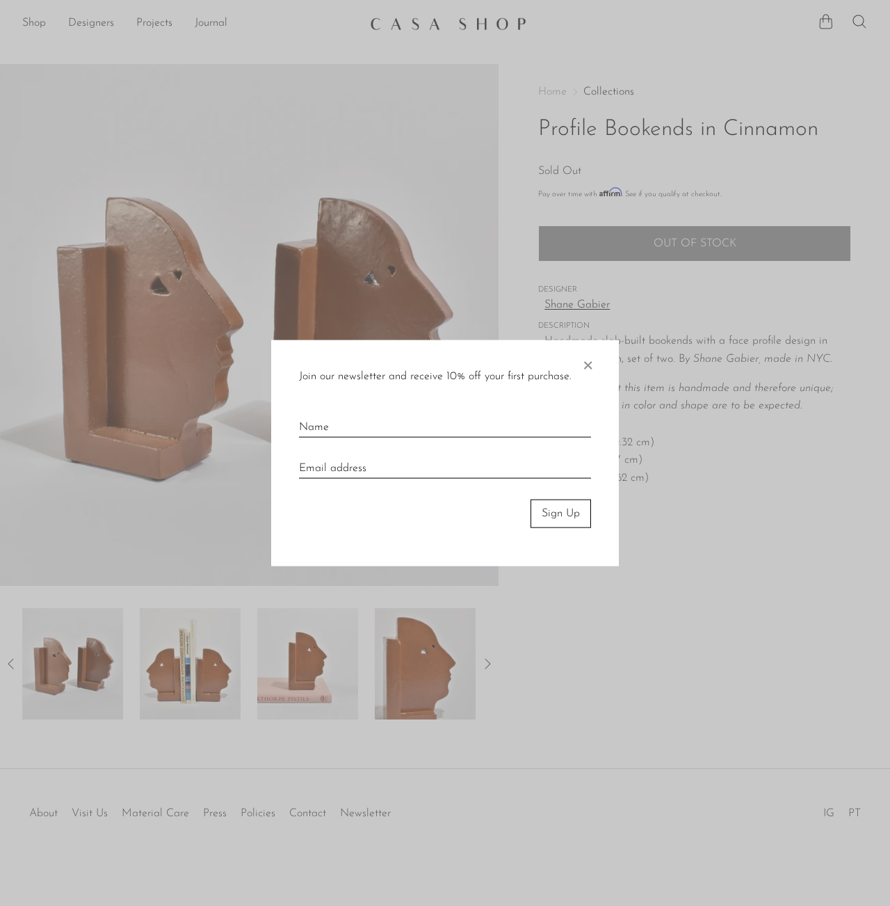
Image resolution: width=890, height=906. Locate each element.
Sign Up (561, 513)
